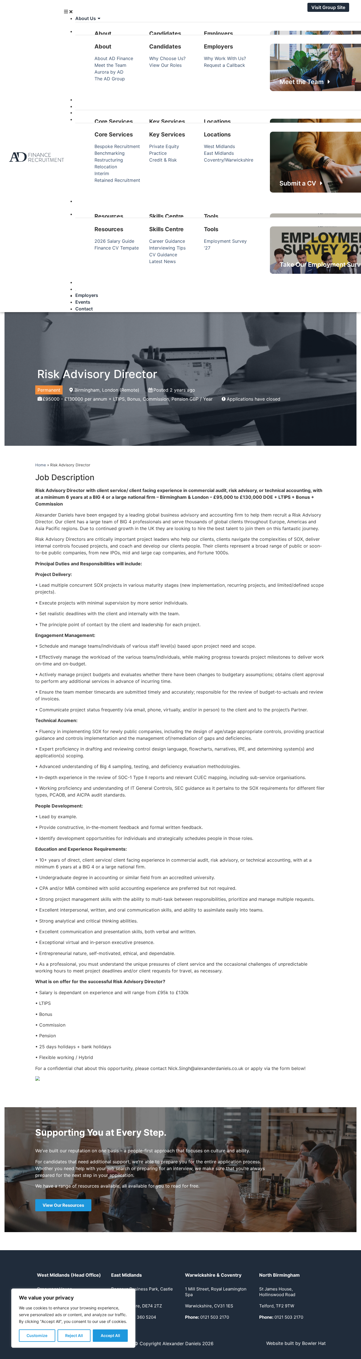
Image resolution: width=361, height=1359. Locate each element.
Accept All (110, 1335)
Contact (84, 309)
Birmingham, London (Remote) (106, 390)
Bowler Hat (314, 1343)
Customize (37, 1335)
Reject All (74, 1335)
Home (40, 465)
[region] (73, 1318)
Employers (86, 295)
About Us (85, 18)
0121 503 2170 (207, 1317)
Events (82, 302)
